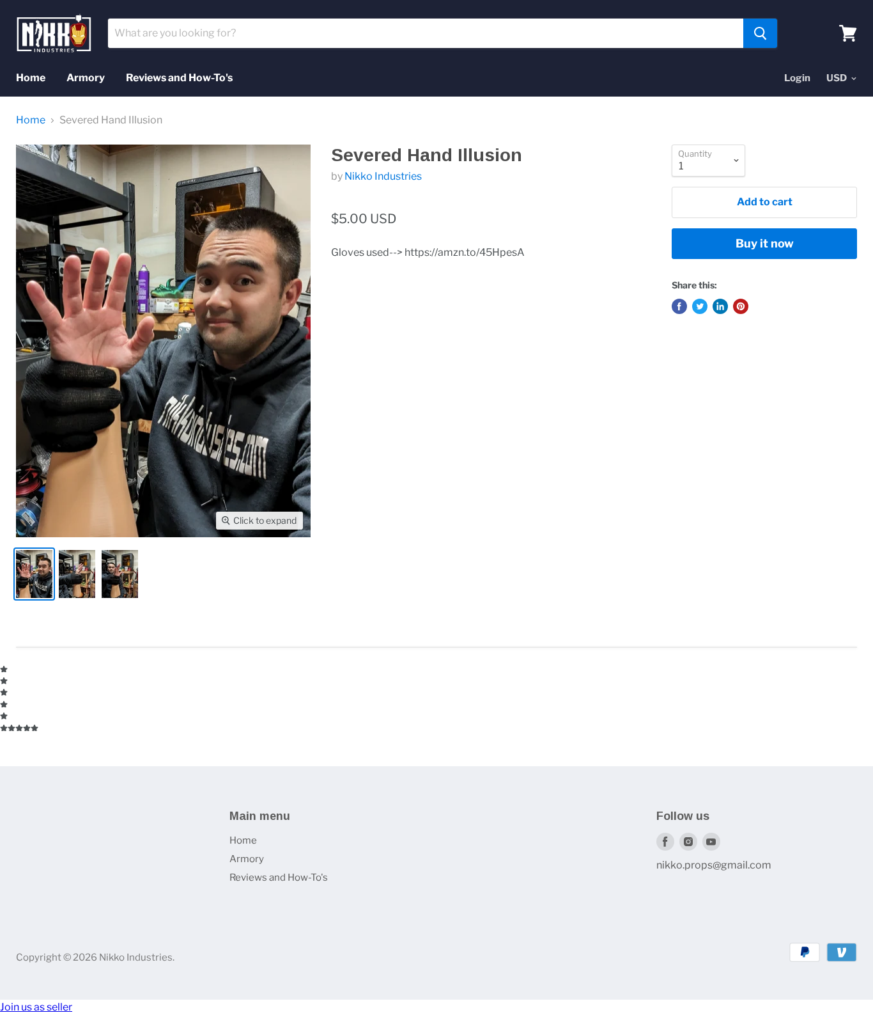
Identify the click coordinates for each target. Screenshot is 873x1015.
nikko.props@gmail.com (713, 865)
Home (30, 78)
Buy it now (765, 243)
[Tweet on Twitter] (699, 306)
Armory (85, 78)
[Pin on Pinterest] (740, 306)
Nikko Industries (383, 176)
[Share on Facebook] (679, 306)
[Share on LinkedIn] (720, 306)
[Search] (760, 33)
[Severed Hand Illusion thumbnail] (34, 574)
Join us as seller (36, 1007)
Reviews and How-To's (179, 78)
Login (797, 78)
